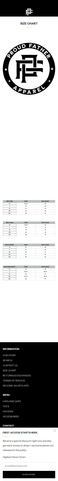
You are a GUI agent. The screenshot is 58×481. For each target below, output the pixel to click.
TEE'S (6, 406)
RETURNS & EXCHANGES (17, 375)
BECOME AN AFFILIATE (16, 385)
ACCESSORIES (11, 416)
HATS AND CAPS (12, 401)
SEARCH (7, 360)
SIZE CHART (9, 370)
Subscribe (29, 474)
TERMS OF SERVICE (14, 380)
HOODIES (8, 411)
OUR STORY (9, 355)
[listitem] (29, 3)
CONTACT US (10, 365)
